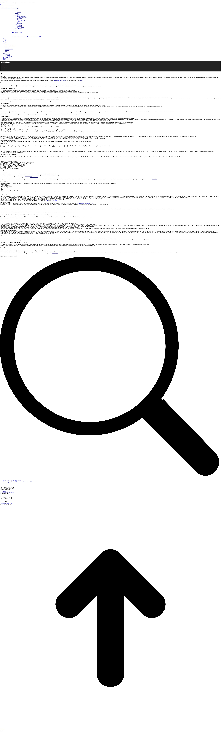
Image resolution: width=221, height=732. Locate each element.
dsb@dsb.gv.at (55, 253)
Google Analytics (55, 200)
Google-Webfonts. (28, 176)
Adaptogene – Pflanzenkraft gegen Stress (10, 482)
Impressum (81, 80)
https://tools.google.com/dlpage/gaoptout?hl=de (85, 203)
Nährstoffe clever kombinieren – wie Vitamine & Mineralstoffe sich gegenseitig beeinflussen (19, 481)
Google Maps (154, 179)
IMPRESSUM (3, 503)
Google (46, 200)
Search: (1, 256)
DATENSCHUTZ (9, 503)
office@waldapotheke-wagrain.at (7, 4)
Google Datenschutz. (34, 177)
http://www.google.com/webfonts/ (49, 173)
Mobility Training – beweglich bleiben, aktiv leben (12, 480)
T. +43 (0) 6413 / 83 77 (17, 32)
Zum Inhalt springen (4, 0)
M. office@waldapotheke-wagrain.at (7, 492)
